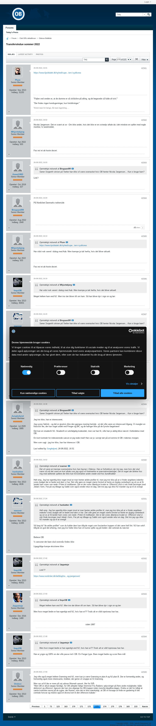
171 (81, 706)
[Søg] (148, 15)
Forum (14, 38)
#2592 (144, 559)
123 (58, 706)
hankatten (17, 471)
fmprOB (18, 290)
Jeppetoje (17, 605)
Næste (145, 706)
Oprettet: (13, 90)
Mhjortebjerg (17, 132)
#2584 (144, 198)
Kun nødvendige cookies (33, 393)
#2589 (144, 404)
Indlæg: (14, 92)
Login (146, 2)
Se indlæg (73, 168)
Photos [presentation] (39, 54)
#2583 (144, 163)
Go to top (145, 717)
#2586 (144, 279)
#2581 (144, 68)
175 (112, 706)
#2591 (144, 499)
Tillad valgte (78, 393)
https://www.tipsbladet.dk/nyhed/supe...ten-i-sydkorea (57, 73)
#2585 (144, 236)
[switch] (61, 372)
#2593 (144, 594)
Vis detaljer (132, 383)
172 (89, 706)
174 (104, 706)
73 (51, 706)
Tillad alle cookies (122, 393)
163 (65, 706)
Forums (10, 27)
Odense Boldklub (45, 38)
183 (128, 706)
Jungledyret (17, 416)
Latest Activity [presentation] (25, 54)
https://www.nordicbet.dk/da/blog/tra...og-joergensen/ (57, 576)
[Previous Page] (128, 59)
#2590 (144, 460)
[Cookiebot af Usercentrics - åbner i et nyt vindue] (131, 331)
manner (18, 326)
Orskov (17, 684)
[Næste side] (130, 59)
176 (120, 706)
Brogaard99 (18, 210)
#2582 (144, 120)
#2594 (144, 637)
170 (73, 706)
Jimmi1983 (17, 174)
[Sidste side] (136, 60)
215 (135, 706)
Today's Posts (12, 32)
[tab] (11, 54)
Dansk (11, 717)
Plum (17, 80)
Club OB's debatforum (28, 38)
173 (97, 706)
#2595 (144, 672)
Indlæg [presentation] (11, 54)
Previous (36, 706)
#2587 (144, 314)
